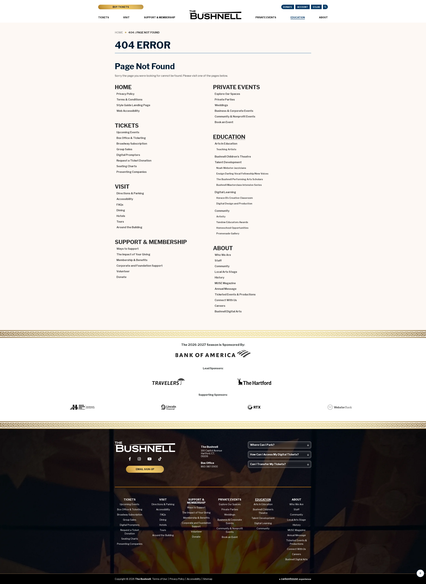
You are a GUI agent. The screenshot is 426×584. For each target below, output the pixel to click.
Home (119, 32)
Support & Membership (159, 17)
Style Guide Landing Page (133, 105)
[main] (213, 180)
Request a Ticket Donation (133, 160)
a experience (295, 579)
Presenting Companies (131, 171)
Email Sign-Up (145, 469)
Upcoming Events (127, 132)
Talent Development (228, 162)
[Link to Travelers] (168, 381)
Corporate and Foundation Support (139, 265)
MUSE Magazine (225, 283)
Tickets (103, 17)
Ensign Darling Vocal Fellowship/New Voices (242, 173)
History (219, 277)
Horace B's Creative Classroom (234, 198)
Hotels (120, 216)
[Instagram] (139, 459)
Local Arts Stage (226, 271)
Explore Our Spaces (227, 93)
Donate (287, 7)
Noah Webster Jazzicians (231, 168)
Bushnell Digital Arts (228, 311)
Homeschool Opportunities (232, 228)
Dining (120, 210)
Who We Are (223, 254)
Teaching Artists (226, 149)
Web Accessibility (128, 110)
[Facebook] (130, 459)
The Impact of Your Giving (133, 254)
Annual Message (225, 288)
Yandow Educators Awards (232, 222)
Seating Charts (126, 166)
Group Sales (124, 149)
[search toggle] (325, 7)
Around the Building (129, 227)
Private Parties (225, 99)
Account (302, 7)
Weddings (221, 105)
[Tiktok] (159, 459)
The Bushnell (215, 14)
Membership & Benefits (131, 260)
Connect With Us (226, 300)
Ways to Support (127, 248)
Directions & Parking (130, 193)
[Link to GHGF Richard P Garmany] (82, 407)
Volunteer (123, 271)
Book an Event (224, 122)
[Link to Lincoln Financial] (168, 407)
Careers (220, 305)
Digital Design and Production (234, 203)
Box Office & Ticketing (131, 138)
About (323, 17)
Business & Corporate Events (234, 110)
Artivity (220, 216)
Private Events (265, 17)
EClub (316, 7)
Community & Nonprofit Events (235, 116)
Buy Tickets (121, 6)
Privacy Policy (125, 93)
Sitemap (207, 579)
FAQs (119, 204)
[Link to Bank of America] (213, 353)
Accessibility (124, 199)
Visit (126, 17)
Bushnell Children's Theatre (233, 156)
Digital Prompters (128, 155)
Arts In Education (226, 143)
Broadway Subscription (131, 143)
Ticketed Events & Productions (235, 294)
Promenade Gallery (227, 233)
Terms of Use (159, 579)
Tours (120, 221)
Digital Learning (225, 192)
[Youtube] (149, 459)
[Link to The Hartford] (254, 381)
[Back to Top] (420, 573)
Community (222, 210)
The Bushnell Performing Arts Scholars (239, 179)
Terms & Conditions (129, 99)
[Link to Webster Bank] (340, 407)
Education (298, 17)
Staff (218, 260)
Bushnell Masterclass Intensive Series (239, 185)
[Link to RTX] (254, 407)
